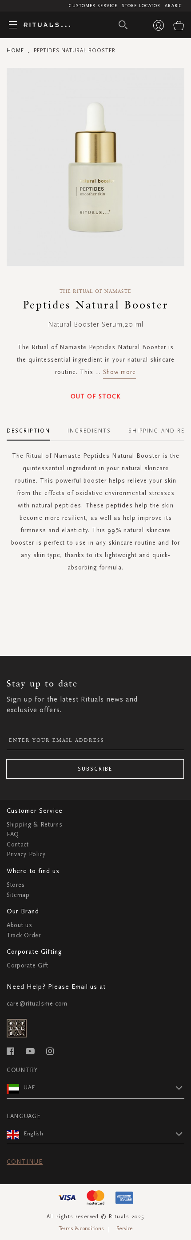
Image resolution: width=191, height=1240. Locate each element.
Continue (25, 1162)
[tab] (33, 428)
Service (124, 1228)
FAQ (13, 834)
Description (28, 431)
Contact (18, 844)
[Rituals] (43, 25)
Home (15, 50)
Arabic (173, 5)
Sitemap (18, 895)
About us (19, 925)
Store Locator (141, 5)
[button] (104, 1087)
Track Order (24, 935)
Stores (16, 885)
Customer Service (93, 5)
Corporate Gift (27, 965)
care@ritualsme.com (37, 1003)
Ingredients (89, 431)
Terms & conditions (81, 1228)
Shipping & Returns (35, 824)
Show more (119, 372)
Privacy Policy (26, 854)
